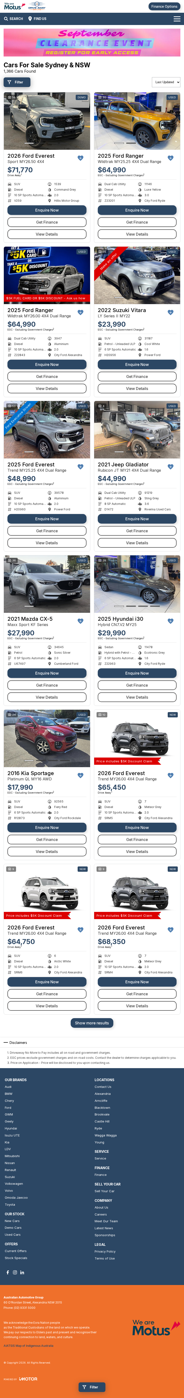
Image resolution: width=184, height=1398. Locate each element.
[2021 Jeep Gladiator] (137, 430)
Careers (101, 1214)
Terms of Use (105, 1258)
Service (100, 1158)
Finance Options (164, 6)
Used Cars (13, 1234)
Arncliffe (101, 1101)
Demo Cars (13, 1227)
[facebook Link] (8, 1272)
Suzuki (10, 1177)
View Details (47, 234)
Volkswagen (14, 1183)
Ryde (98, 1128)
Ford (8, 1108)
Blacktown (102, 1108)
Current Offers (16, 1251)
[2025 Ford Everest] (47, 430)
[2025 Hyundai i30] (137, 584)
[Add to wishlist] (80, 158)
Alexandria (103, 1094)
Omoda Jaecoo (16, 1197)
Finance (101, 1175)
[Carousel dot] (29, 143)
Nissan (10, 1163)
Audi (8, 1087)
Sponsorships (105, 1235)
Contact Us (103, 1087)
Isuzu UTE (12, 1135)
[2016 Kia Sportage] (47, 738)
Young (99, 1142)
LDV (8, 1149)
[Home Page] (25, 6)
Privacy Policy (105, 1251)
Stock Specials (16, 1258)
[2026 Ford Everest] (47, 121)
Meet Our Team (106, 1221)
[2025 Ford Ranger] (137, 121)
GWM (9, 1114)
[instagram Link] (15, 1272)
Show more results (92, 1023)
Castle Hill (102, 1121)
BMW (8, 1094)
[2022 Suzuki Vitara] (137, 275)
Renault (10, 1170)
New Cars (12, 1221)
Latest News (104, 1228)
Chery (9, 1101)
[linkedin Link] (22, 1272)
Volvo (9, 1190)
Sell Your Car (105, 1191)
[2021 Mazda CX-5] (47, 584)
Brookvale (102, 1114)
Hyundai (11, 1128)
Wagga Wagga (106, 1135)
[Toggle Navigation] (177, 19)
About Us (101, 1207)
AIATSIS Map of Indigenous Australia (28, 1346)
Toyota (10, 1204)
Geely (9, 1121)
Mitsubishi (12, 1156)
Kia (7, 1142)
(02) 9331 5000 (24, 1308)
